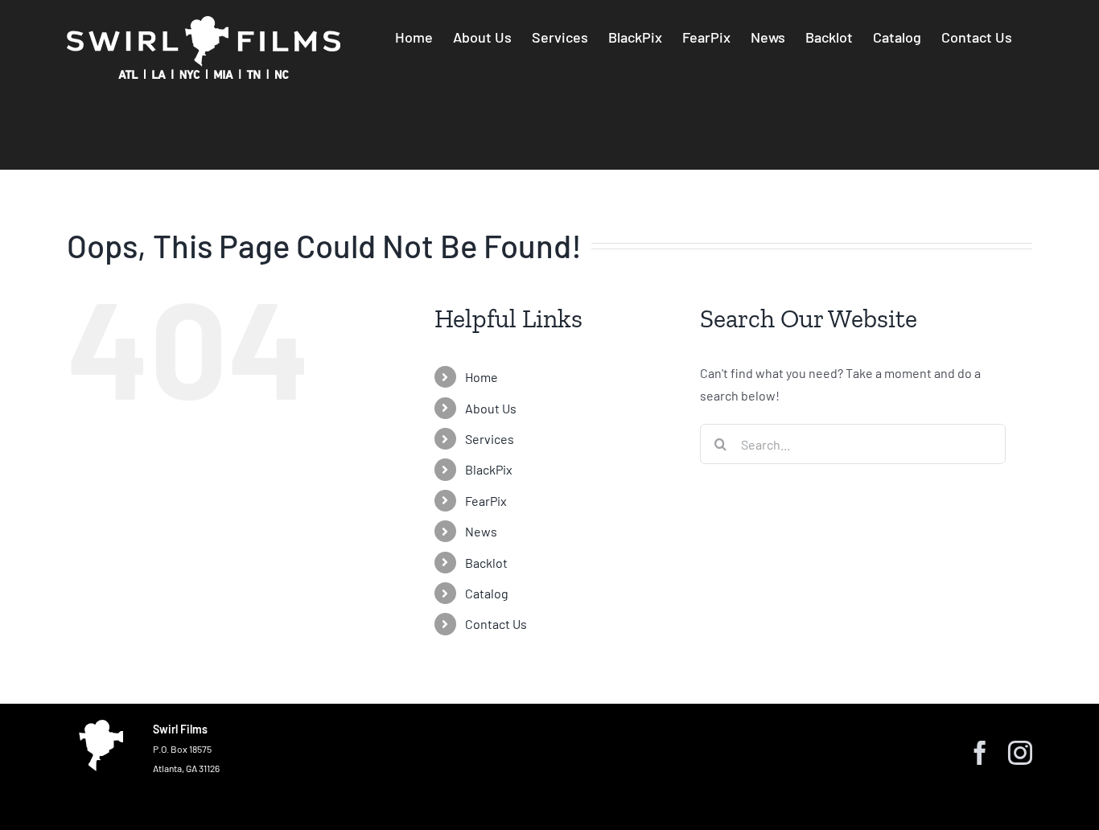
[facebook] (980, 753)
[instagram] (1020, 753)
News (481, 531)
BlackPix (488, 469)
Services (489, 438)
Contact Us (496, 623)
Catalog (486, 593)
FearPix (486, 500)
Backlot (486, 562)
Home (481, 376)
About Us (491, 408)
